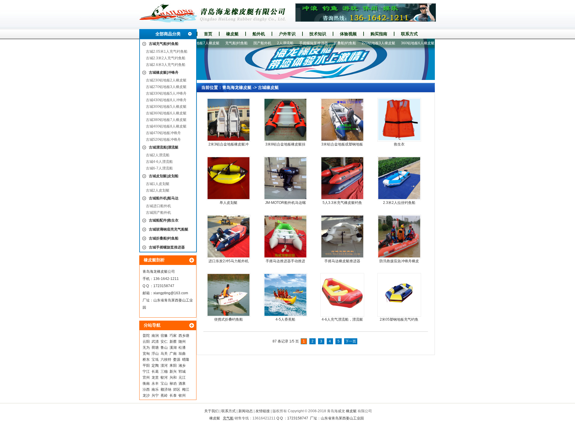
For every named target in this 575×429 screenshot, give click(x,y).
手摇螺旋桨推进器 (301, 43)
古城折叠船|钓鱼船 (163, 238)
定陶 (155, 365)
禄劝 (173, 383)
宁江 (146, 371)
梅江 (185, 389)
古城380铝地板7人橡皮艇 (166, 120)
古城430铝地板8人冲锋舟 (166, 100)
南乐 (155, 389)
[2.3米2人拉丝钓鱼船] (399, 178)
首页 (208, 33)
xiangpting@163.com (170, 293)
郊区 (176, 389)
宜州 (146, 377)
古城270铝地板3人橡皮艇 (166, 87)
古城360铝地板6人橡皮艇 (166, 113)
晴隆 (185, 359)
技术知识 (317, 33)
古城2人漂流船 (158, 155)
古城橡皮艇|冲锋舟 (163, 72)
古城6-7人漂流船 (159, 168)
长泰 (173, 395)
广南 (173, 353)
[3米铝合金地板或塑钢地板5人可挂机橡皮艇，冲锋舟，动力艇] (342, 120)
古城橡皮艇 (268, 87)
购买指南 (378, 33)
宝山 (164, 383)
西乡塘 (183, 336)
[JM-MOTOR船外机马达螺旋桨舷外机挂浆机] (285, 178)
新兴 (173, 371)
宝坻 (155, 359)
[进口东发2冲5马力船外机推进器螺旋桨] (228, 236)
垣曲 (182, 353)
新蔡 (173, 341)
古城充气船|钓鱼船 (163, 44)
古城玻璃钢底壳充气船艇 (168, 229)
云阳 (146, 341)
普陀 (146, 336)
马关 (164, 353)
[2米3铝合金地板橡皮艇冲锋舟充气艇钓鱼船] (228, 120)
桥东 (146, 359)
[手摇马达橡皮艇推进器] (342, 236)
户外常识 (287, 33)
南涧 (155, 336)
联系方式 (409, 33)
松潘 (182, 347)
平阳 (146, 365)
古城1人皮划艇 (158, 184)
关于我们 (211, 411)
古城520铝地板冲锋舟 (163, 139)
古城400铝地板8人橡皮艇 (166, 126)
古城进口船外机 (158, 206)
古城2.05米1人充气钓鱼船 (166, 51)
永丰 (155, 383)
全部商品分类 (168, 33)
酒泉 (182, 383)
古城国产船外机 (158, 212)
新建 (431, 43)
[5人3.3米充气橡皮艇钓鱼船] (342, 178)
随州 (182, 341)
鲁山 (164, 347)
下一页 (350, 341)
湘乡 (182, 365)
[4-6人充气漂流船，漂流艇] (342, 295)
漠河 (164, 365)
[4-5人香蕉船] (285, 295)
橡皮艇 (232, 33)
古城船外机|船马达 (163, 198)
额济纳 (166, 389)
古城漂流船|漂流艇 (163, 147)
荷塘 (155, 347)
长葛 (155, 371)
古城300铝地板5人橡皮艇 (166, 106)
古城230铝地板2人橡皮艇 (166, 80)
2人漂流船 (273, 43)
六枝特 (166, 359)
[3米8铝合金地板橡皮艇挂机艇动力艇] (285, 120)
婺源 (176, 359)
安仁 (164, 341)
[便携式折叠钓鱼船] (228, 295)
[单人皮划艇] (228, 178)
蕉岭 (164, 395)
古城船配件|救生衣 (163, 220)
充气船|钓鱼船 (224, 43)
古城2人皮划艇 (158, 190)
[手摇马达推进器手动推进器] (285, 236)
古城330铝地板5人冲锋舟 (166, 93)
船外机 (258, 33)
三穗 (164, 371)
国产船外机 (250, 43)
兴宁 (155, 395)
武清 (155, 341)
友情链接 (262, 411)
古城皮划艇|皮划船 (163, 176)
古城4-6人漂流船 (159, 162)
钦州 (182, 395)
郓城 (182, 371)
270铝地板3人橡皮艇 (366, 43)
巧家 (173, 336)
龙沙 (146, 395)
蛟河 (164, 377)
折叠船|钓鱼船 (333, 43)
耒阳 (173, 365)
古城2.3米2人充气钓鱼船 (165, 58)
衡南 (146, 383)
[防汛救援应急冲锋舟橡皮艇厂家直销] (399, 236)
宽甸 (146, 353)
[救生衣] (399, 120)
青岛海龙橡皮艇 (237, 87)
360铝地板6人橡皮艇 (406, 43)
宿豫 (164, 336)
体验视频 (348, 33)
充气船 (228, 418)
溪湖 (173, 347)
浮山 (155, 353)
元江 (182, 377)
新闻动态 (245, 411)
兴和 (173, 377)
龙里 (155, 377)
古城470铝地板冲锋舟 (163, 133)
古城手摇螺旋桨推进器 (167, 247)
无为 (146, 347)
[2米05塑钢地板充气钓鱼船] (399, 295)
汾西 (146, 389)
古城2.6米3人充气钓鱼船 (165, 65)
